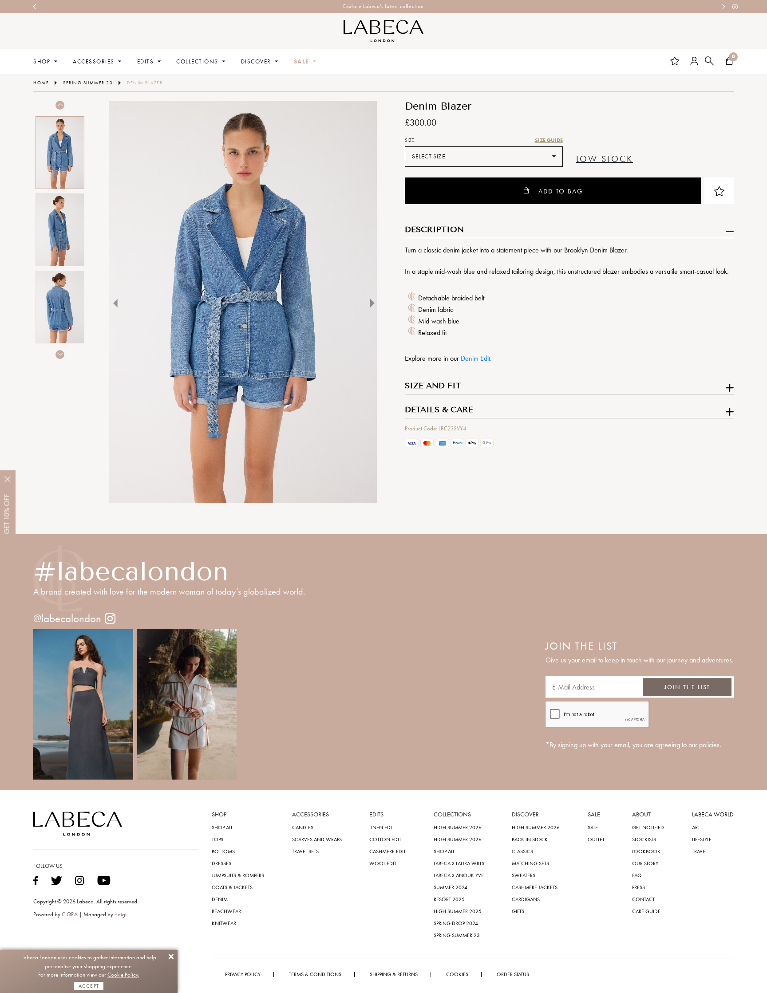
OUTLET (596, 839)
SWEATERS (523, 875)
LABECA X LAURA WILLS (459, 863)
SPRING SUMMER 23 (457, 935)
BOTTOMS (223, 851)
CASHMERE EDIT (387, 851)
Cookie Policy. (123, 974)
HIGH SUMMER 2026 (458, 827)
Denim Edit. (476, 358)
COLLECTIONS (197, 61)
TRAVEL (699, 851)
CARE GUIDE (646, 911)
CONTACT (643, 899)
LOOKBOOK (646, 851)
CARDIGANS (526, 899)
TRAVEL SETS (305, 851)
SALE (301, 61)
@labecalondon (67, 618)
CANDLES (302, 827)
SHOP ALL (222, 827)
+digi (121, 914)
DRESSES (221, 863)
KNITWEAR (224, 923)
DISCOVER (256, 61)
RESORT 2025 (449, 899)
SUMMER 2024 (450, 887)
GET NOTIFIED (648, 827)
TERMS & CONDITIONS (315, 974)
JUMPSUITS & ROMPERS (238, 875)
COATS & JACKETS (232, 887)
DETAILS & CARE (439, 410)
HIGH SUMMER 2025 (458, 911)
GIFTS (518, 911)
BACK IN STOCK (530, 839)
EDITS (145, 61)
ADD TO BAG (560, 191)
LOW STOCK (604, 159)
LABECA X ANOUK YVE (459, 875)
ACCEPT (89, 986)
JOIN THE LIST (687, 686)
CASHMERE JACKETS (534, 887)
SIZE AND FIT (433, 386)
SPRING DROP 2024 (456, 923)
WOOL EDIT (382, 863)
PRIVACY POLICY (243, 974)
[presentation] (35, 6)
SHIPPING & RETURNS (394, 974)
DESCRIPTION (434, 229)
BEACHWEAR (226, 911)
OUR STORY (645, 863)
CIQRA (70, 914)
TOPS (217, 839)
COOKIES (457, 974)
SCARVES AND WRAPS (317, 839)
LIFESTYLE (702, 839)
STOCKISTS (644, 839)
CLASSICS (522, 851)
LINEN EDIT (381, 827)
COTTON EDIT (385, 839)
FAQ (637, 875)
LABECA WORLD (713, 815)
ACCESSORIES (94, 61)
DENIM (220, 899)
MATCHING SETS (530, 863)
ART (696, 827)
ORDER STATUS (513, 974)
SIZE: (410, 140)
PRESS (638, 887)
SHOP (41, 61)
